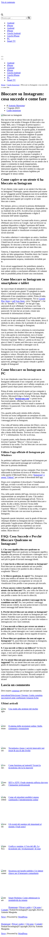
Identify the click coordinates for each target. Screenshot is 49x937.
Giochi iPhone (13, 36)
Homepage (13, 907)
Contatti (4, 910)
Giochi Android (14, 33)
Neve (3, 917)
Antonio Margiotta (16, 105)
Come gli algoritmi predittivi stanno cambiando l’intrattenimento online (23, 798)
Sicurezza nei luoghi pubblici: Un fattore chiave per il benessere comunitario (25, 872)
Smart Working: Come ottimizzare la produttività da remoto (24, 899)
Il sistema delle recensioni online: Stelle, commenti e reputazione (25, 727)
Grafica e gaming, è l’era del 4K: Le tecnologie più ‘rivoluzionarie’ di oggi (24, 847)
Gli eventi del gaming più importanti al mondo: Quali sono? (25, 825)
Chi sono (37, 907)
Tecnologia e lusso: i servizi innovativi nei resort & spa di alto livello (26, 749)
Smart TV (11, 41)
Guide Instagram (13, 85)
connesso (15, 691)
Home (3, 85)
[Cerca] (2, 15)
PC (8, 38)
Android (10, 23)
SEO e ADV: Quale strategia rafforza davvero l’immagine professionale (28, 783)
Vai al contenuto (8, 2)
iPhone (10, 25)
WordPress (22, 917)
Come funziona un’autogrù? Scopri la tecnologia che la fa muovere (24, 766)
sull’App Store (18, 301)
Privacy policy (25, 907)
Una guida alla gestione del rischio (23, 709)
